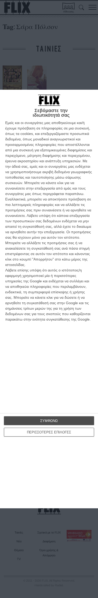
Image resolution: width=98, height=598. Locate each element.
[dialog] (49, 299)
